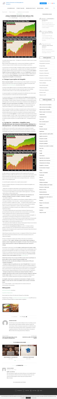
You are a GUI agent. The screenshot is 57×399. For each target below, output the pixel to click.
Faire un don (43, 3)
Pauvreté (41, 177)
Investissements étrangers (44, 167)
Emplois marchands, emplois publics (46, 133)
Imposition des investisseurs (44, 160)
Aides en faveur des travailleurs (45, 107)
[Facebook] (48, 3)
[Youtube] (52, 3)
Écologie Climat (42, 65)
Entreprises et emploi (43, 68)
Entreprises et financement (44, 73)
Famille (40, 153)
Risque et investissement (44, 202)
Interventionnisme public (43, 85)
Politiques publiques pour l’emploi (45, 184)
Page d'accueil (4, 11)
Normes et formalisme (43, 172)
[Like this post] (20, 316)
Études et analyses (20, 8)
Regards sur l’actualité (30, 8)
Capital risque (42, 114)
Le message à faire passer (28, 357)
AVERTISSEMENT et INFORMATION (10, 357)
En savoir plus (33, 397)
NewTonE (43, 18)
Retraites (41, 200)
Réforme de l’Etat (42, 189)
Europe (40, 150)
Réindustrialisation (43, 192)
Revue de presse (40, 8)
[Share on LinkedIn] (24, 316)
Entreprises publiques (43, 143)
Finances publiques (42, 82)
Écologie (41, 126)
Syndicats (41, 210)
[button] (4, 353)
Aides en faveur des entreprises (45, 104)
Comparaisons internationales (44, 61)
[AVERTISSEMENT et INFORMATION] (10, 350)
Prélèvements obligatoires (44, 90)
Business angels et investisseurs (45, 111)
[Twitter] (50, 3)
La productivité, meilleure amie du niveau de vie (47, 45)
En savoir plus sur (24, 255)
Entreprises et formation (43, 75)
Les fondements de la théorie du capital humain (20, 297)
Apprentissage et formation (44, 109)
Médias (40, 170)
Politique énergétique (43, 182)
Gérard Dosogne (14, 17)
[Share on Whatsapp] (25, 316)
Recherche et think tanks (44, 187)
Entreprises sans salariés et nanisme (46, 145)
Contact (46, 8)
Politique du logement (43, 87)
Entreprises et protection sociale (45, 80)
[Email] (54, 3)
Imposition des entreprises (44, 158)
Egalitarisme (41, 131)
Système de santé (42, 92)
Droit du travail (42, 124)
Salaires (40, 205)
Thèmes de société (42, 94)
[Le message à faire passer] (28, 350)
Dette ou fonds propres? (44, 121)
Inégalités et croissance (44, 165)
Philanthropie (42, 179)
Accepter (28, 397)
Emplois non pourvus (43, 136)
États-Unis (41, 148)
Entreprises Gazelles (43, 138)
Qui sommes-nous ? (11, 8)
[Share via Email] (26, 316)
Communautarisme (43, 116)
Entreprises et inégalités (43, 70)
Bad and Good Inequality (11, 85)
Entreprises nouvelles (43, 141)
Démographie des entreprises (44, 63)
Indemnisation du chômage (44, 162)
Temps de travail (42, 212)
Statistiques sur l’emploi (44, 207)
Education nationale (43, 128)
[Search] (54, 8)
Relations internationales (44, 194)
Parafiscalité (41, 175)
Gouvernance (42, 155)
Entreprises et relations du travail (45, 77)
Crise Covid (41, 119)
